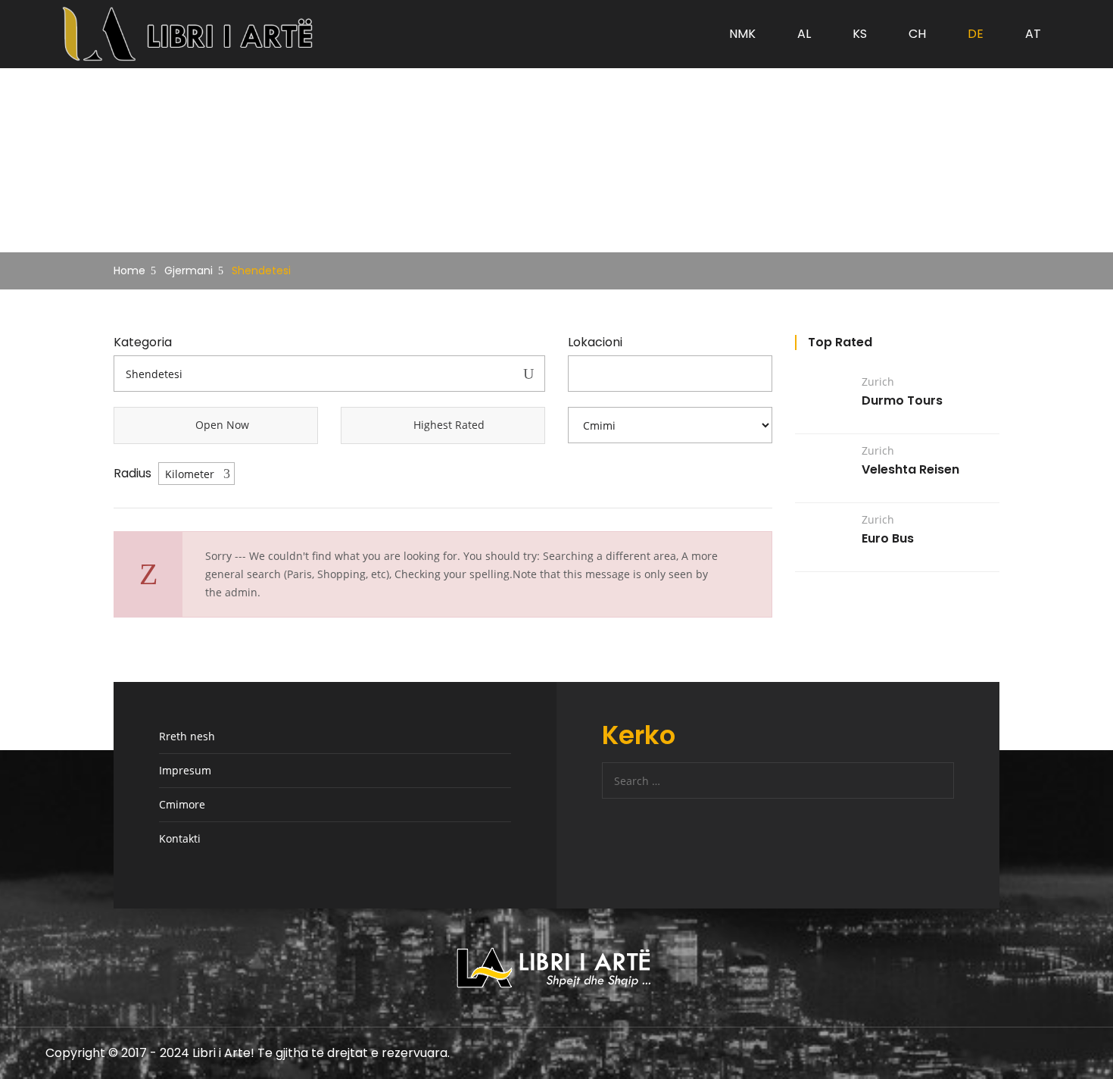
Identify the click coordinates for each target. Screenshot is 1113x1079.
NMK (742, 33)
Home (129, 270)
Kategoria (143, 342)
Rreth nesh (187, 736)
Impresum (185, 770)
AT (1033, 33)
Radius (132, 473)
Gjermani (188, 270)
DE (976, 33)
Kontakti (180, 838)
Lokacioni (595, 342)
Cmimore (182, 804)
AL (804, 33)
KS (860, 33)
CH (917, 33)
